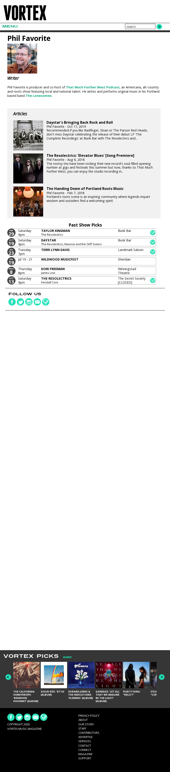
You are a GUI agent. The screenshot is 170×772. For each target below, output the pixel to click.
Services (84, 741)
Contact (84, 746)
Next (161, 677)
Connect (84, 750)
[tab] (65, 657)
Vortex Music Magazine (24, 729)
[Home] (24, 20)
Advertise (85, 737)
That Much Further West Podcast (93, 87)
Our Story (86, 724)
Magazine (85, 754)
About (83, 720)
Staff (82, 728)
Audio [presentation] (67, 657)
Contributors (88, 733)
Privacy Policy (88, 716)
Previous (8, 677)
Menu (10, 26)
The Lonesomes (39, 96)
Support (84, 758)
